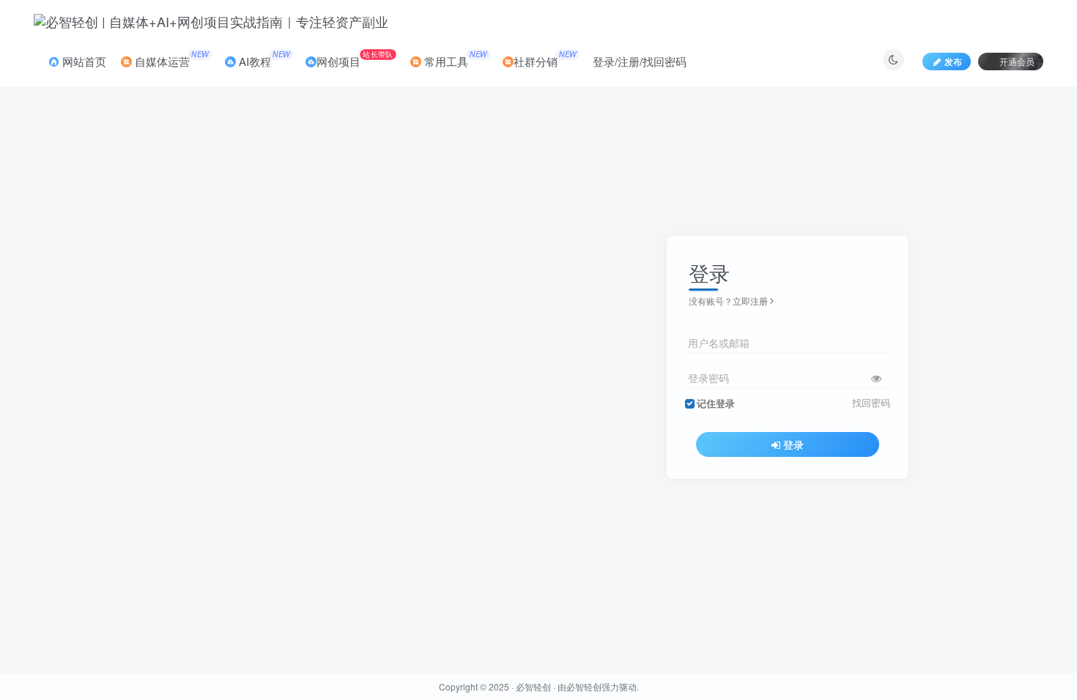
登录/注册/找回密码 (639, 61)
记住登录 (716, 403)
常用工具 (454, 58)
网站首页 (82, 61)
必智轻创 (533, 686)
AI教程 (263, 58)
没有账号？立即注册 (728, 300)
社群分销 (545, 58)
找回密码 (871, 402)
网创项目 (355, 58)
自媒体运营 (170, 58)
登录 (793, 444)
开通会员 (1017, 61)
